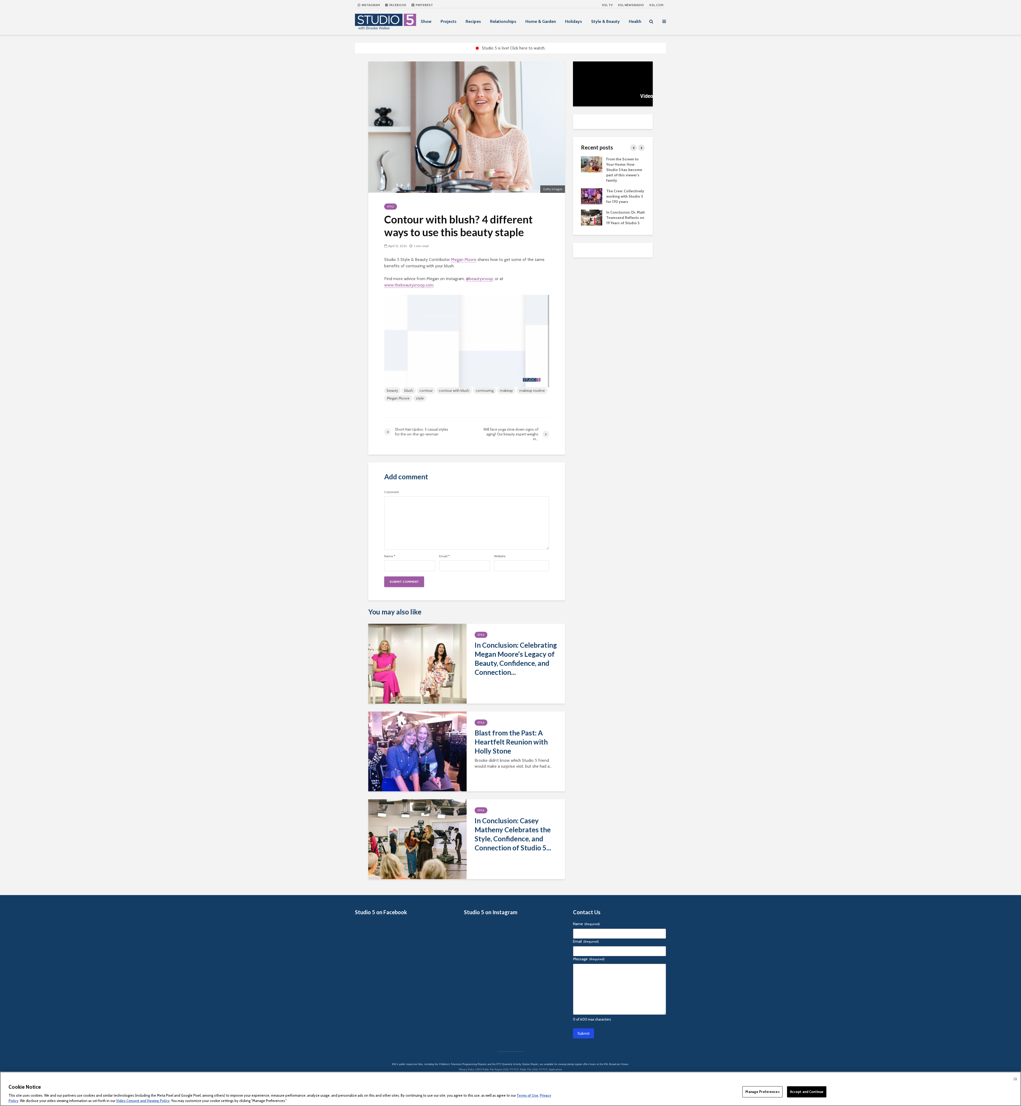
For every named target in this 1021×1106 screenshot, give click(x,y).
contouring (484, 390)
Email (444, 556)
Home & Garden (540, 21)
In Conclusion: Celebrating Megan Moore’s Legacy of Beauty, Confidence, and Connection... (516, 658)
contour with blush (454, 390)
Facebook (397, 5)
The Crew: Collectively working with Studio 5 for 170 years (625, 196)
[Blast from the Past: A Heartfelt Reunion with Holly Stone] (417, 751)
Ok (1015, 1078)
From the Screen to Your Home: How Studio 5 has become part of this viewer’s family (624, 170)
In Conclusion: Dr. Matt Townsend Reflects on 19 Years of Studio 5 (625, 217)
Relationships (503, 21)
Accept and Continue (806, 1092)
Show (426, 21)
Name (389, 556)
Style (390, 206)
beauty (392, 390)
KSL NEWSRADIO (631, 5)
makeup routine (532, 390)
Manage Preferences (762, 1092)
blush (408, 390)
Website (499, 556)
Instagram (370, 5)
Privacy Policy (467, 1069)
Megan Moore (463, 259)
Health (635, 21)
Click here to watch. (527, 48)
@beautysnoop (479, 278)
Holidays (573, 21)
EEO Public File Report (489, 1069)
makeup (506, 390)
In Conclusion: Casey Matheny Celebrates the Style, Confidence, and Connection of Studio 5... (513, 834)
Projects (449, 21)
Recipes (473, 21)
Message (589, 959)
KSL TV (607, 5)
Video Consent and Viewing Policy (143, 1100)
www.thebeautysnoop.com (408, 285)
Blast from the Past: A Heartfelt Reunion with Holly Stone (511, 742)
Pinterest (424, 5)
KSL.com (656, 5)
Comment (391, 492)
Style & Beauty (605, 21)
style (420, 398)
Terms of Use (527, 1095)
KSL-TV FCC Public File (517, 1069)
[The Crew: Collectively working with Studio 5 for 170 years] (591, 195)
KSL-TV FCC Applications (547, 1069)
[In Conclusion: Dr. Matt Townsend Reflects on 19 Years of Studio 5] (591, 217)
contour (426, 390)
